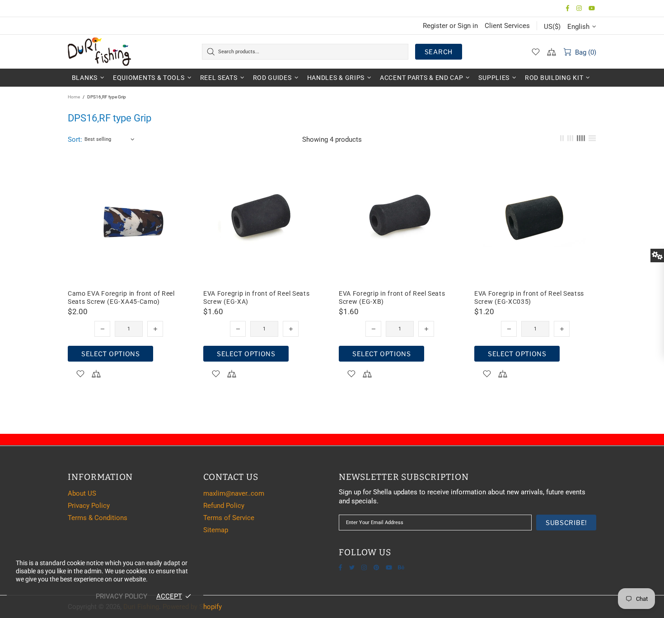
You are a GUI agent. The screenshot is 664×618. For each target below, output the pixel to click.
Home (74, 96)
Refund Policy (223, 506)
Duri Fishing (99, 51)
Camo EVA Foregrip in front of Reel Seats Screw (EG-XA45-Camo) (121, 297)
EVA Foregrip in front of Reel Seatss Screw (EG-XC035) (529, 297)
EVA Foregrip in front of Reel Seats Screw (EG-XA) (256, 297)
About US (82, 493)
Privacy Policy (89, 506)
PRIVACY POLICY (121, 596)
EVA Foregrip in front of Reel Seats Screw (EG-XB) (392, 297)
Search (439, 52)
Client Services (507, 26)
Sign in (468, 26)
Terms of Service (228, 518)
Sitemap (215, 530)
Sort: (75, 139)
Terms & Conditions (97, 518)
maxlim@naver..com (233, 493)
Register (435, 26)
